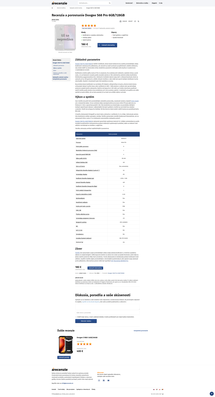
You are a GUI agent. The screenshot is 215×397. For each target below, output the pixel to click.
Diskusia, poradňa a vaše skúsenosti (60, 73)
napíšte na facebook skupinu (91, 302)
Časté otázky (61, 389)
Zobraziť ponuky (64, 357)
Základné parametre (58, 65)
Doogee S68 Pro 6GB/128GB (61, 63)
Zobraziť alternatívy (108, 45)
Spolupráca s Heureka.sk (83, 389)
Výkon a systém (57, 68)
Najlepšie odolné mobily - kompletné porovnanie (61, 78)
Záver (54, 70)
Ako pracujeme (71, 389)
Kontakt (54, 389)
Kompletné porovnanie (141, 330)
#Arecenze (100, 372)
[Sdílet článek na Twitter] (138, 21)
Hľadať (110, 3)
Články (93, 389)
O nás (160, 3)
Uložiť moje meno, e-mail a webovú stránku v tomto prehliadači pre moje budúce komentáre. (105, 317)
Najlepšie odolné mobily (107, 28)
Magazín (154, 3)
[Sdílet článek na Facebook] (135, 21)
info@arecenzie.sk (67, 383)
